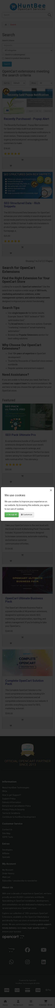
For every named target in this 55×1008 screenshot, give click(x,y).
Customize (27, 515)
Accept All (12, 515)
